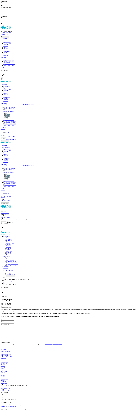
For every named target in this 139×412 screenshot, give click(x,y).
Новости (5, 48)
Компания (3, 358)
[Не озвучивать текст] (1, 24)
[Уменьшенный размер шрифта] (1, 2)
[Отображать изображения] (1, 18)
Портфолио (3, 67)
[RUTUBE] (4, 74)
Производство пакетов (9, 64)
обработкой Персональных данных (53, 344)
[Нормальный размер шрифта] (2, 4)
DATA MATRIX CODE (9, 65)
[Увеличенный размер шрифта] (2, 6)
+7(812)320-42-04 (7, 32)
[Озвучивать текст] (1, 22)
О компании (4, 38)
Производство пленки (8, 62)
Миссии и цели (7, 43)
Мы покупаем (4, 383)
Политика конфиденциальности (8, 406)
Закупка (5, 50)
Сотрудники (6, 51)
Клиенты (5, 52)
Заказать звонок (4, 214)
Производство (6, 42)
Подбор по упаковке (8, 61)
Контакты (3, 69)
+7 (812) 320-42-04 (10, 136)
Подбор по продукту (8, 60)
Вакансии (5, 55)
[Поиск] (2, 78)
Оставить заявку (4, 36)
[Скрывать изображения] (1, 19)
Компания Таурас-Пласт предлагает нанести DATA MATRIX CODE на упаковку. (21, 104)
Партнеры (5, 53)
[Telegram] (3, 75)
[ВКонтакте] (4, 72)
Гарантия (5, 47)
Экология (5, 44)
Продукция (3, 57)
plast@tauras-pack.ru (11, 139)
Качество (5, 46)
